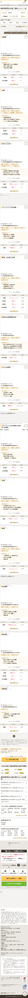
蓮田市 (22, 835)
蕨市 (22, 830)
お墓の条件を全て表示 (20, 815)
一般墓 (3, 22)
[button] (14, 71)
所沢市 (2, 835)
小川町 (16, 833)
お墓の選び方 (18, 932)
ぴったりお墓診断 (16, 928)
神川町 (2, 833)
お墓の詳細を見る (14, 84)
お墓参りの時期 (4, 946)
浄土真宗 (23, 812)
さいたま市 (3, 830)
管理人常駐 (17, 808)
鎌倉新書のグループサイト (8, 993)
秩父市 (16, 835)
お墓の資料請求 (8, 928)
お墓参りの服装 (20, 944)
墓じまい (13, 933)
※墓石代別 (7, 771)
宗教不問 (10, 812)
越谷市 (9, 830)
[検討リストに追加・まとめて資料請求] (25, 36)
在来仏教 (16, 812)
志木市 (22, 833)
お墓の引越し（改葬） (5, 933)
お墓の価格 (12, 932)
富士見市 (10, 835)
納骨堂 (17, 22)
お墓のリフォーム (16, 940)
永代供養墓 (24, 22)
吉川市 (16, 830)
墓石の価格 (3, 940)
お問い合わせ (3, 954)
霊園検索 (3, 928)
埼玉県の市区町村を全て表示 (19, 837)
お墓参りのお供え (12, 944)
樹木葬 (10, 22)
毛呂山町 (10, 833)
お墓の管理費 (9, 940)
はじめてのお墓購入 (5, 932)
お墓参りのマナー (4, 944)
